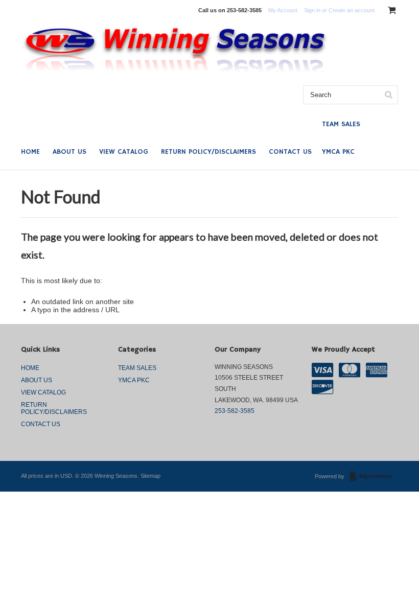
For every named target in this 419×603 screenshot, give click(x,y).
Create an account (352, 10)
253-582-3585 (234, 410)
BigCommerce (374, 476)
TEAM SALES (341, 124)
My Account (282, 10)
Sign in (312, 10)
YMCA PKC (338, 151)
